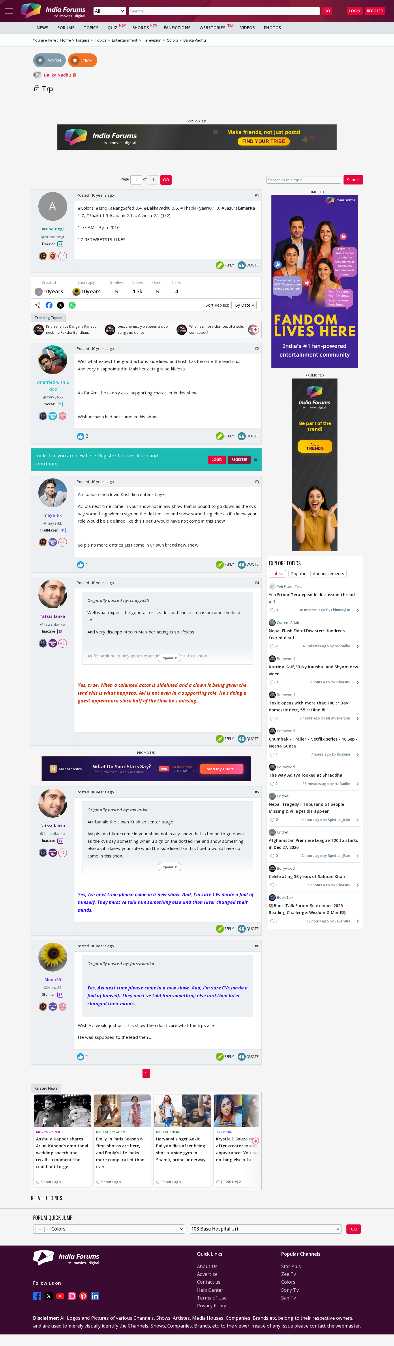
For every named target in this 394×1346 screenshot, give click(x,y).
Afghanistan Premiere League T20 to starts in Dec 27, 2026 (313, 844)
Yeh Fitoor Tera (290, 586)
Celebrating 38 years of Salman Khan (307, 876)
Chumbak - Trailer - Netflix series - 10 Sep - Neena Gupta (313, 742)
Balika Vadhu (58, 75)
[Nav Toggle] (9, 11)
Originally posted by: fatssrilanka (120, 963)
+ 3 (62, 256)
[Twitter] (49, 1296)
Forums (65, 27)
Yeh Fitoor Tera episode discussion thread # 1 (312, 598)
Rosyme (343, 754)
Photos (272, 27)
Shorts (140, 27)
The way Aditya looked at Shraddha (305, 775)
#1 (257, 195)
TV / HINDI (224, 1131)
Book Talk (285, 897)
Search (353, 179)
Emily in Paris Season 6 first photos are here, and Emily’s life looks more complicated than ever (120, 1152)
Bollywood (286, 658)
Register (375, 10)
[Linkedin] (95, 1296)
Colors (288, 1282)
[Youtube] (60, 1296)
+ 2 (62, 542)
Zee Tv (288, 1274)
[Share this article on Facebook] (49, 305)
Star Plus (291, 1266)
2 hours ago (320, 682)
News (42, 27)
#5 (257, 792)
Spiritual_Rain (339, 819)
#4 (257, 582)
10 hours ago (311, 819)
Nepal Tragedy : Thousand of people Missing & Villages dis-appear (306, 807)
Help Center (210, 1290)
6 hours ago (310, 718)
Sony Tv (290, 1290)
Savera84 (342, 921)
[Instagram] (72, 1296)
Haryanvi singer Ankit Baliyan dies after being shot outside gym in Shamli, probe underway (181, 1149)
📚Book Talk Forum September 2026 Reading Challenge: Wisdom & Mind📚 (307, 909)
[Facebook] (37, 1296)
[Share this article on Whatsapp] (72, 305)
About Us (207, 1266)
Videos (247, 27)
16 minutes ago (312, 609)
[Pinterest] (83, 1296)
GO (327, 10)
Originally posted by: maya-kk (117, 809)
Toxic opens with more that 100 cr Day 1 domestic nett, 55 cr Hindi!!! (310, 706)
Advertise (207, 1274)
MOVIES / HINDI (48, 1131)
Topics (91, 27)
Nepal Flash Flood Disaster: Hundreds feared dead (307, 634)
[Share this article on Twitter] (61, 305)
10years (53, 291)
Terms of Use (212, 1298)
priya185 (343, 682)
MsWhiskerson (338, 718)
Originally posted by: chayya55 (118, 600)
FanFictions (177, 27)
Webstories (212, 27)
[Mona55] (76, 291)
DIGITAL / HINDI (168, 1131)
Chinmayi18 (340, 609)
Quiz (112, 27)
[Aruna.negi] (39, 291)
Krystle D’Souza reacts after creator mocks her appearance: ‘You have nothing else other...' (240, 1149)
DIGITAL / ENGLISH (110, 1131)
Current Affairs (289, 622)
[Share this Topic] (37, 305)
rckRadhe (342, 646)
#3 (257, 481)
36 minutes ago (316, 783)
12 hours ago (311, 855)
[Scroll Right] (255, 329)
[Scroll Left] (36, 329)
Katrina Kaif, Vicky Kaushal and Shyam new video (313, 670)
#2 (257, 348)
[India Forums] (53, 11)
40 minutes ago (316, 646)
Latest (277, 573)
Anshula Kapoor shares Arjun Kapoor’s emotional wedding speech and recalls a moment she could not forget (62, 1152)
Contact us (208, 1282)
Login (354, 10)
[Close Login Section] (255, 460)
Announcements (328, 573)
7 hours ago (321, 754)
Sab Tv (288, 1298)
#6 (257, 945)
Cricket (282, 796)
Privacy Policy (211, 1305)
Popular (298, 573)
